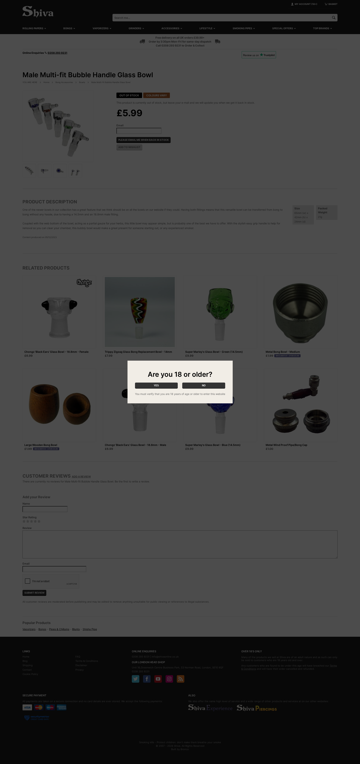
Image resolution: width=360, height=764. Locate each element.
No (204, 385)
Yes (156, 385)
